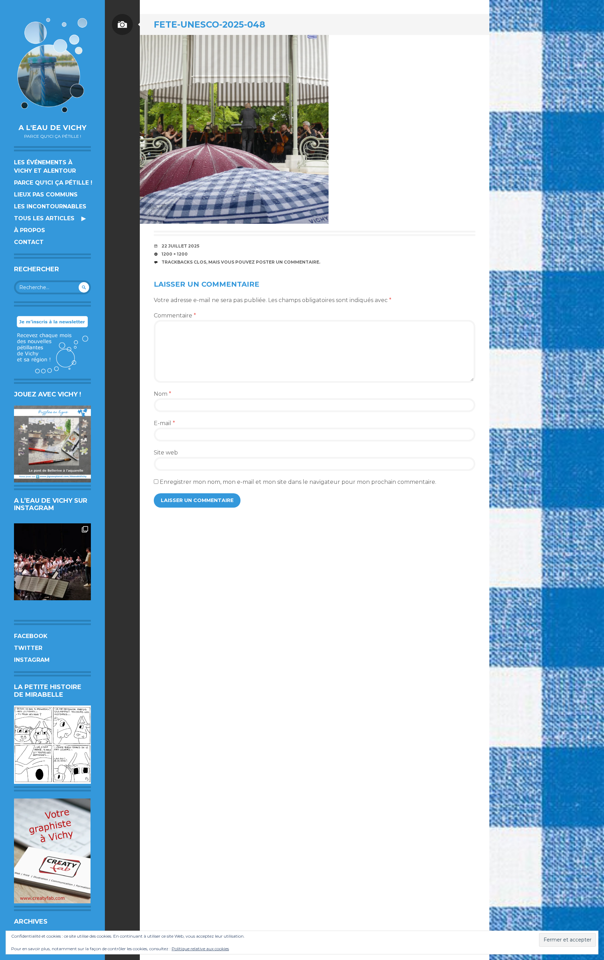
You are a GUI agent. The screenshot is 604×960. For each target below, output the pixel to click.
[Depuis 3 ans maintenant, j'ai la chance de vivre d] (52, 561)
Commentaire (175, 315)
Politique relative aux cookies (200, 948)
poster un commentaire (287, 262)
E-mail (164, 423)
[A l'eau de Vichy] (52, 65)
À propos (29, 230)
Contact (29, 242)
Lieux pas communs (46, 194)
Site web (166, 452)
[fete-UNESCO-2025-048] (234, 129)
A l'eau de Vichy (52, 127)
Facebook (31, 636)
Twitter (28, 648)
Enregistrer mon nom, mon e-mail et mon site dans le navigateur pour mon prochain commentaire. (298, 482)
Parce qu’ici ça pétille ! (53, 182)
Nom (162, 394)
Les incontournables (50, 206)
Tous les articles (44, 218)
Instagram (32, 660)
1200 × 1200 (174, 254)
